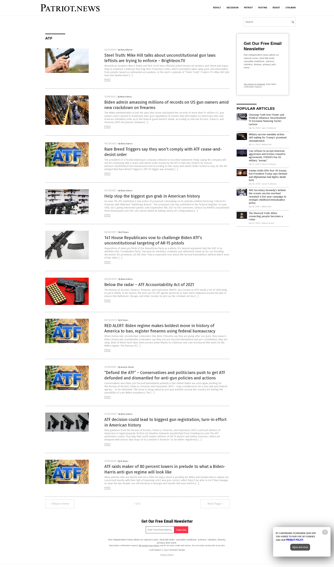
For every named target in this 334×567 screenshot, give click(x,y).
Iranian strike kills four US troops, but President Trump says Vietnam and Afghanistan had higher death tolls (268, 175)
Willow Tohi (267, 144)
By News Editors (125, 97)
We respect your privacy (149, 545)
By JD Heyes (123, 232)
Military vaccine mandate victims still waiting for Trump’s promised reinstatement (268, 137)
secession (232, 7)
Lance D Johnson (269, 128)
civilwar (290, 7)
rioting (262, 7)
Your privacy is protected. (254, 84)
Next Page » (215, 503)
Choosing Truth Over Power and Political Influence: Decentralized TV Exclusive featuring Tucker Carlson (267, 119)
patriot (248, 7)
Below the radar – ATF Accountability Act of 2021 (149, 284)
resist (276, 7)
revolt (217, 7)
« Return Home (59, 503)
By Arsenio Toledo (126, 367)
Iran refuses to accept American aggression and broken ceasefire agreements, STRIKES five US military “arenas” (267, 156)
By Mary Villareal (125, 50)
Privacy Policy (167, 555)
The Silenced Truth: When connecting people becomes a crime (266, 216)
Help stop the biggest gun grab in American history (152, 196)
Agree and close (300, 547)
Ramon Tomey (268, 223)
